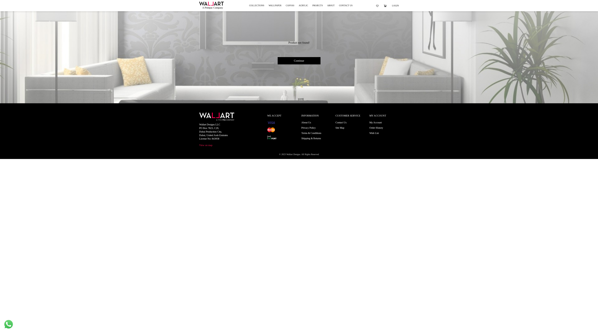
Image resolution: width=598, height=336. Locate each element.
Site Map (339, 127)
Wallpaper (275, 5)
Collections (256, 5)
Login (395, 6)
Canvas (290, 5)
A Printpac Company (212, 7)
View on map (205, 145)
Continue (299, 60)
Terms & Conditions (311, 133)
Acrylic (303, 5)
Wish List (374, 133)
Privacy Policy (308, 127)
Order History (376, 127)
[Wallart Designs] (211, 3)
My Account (375, 122)
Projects (317, 5)
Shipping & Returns (311, 138)
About (331, 5)
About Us (306, 122)
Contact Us (346, 5)
